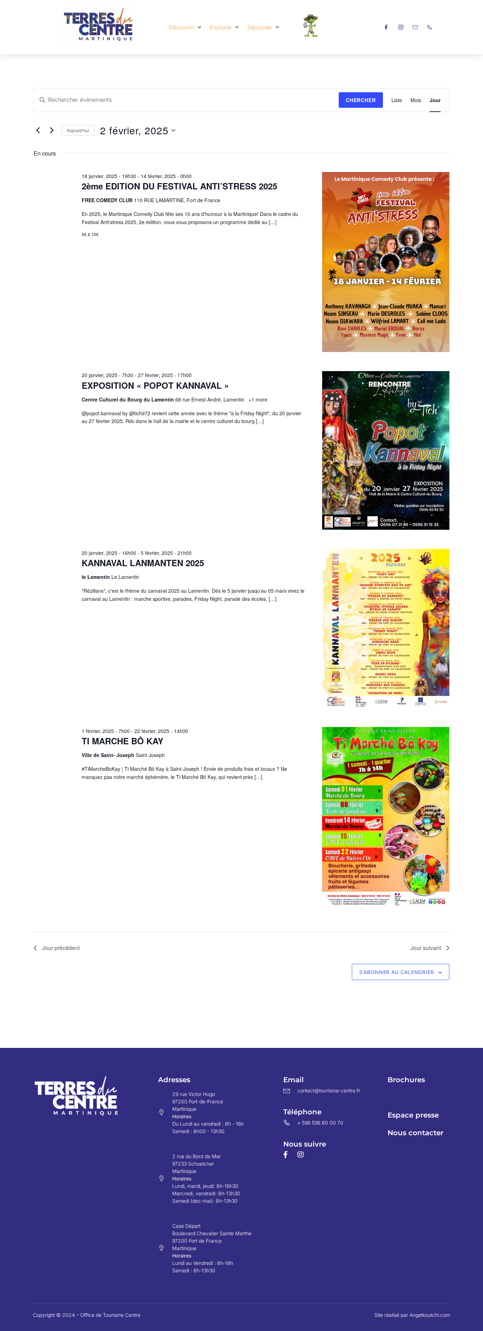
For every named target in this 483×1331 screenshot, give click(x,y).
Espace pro (408, 1097)
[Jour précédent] (38, 130)
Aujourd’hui (78, 130)
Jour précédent (61, 948)
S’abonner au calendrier (396, 972)
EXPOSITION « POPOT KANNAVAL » (155, 385)
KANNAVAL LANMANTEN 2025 (143, 563)
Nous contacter (415, 1132)
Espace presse (413, 1115)
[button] (185, 27)
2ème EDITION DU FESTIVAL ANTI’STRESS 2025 (179, 186)
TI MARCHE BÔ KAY (122, 741)
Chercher (361, 100)
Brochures (406, 1079)
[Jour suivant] (51, 130)
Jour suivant (426, 948)
